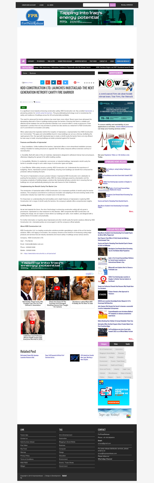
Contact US (103, 61)
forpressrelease (37, 476)
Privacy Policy (25, 456)
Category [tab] (103, 344)
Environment (103, 361)
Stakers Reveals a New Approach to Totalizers (118, 293)
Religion (110, 377)
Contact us (24, 438)
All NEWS (50, 5)
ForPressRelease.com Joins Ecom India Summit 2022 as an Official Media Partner (120, 330)
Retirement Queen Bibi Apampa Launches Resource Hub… (29, 356)
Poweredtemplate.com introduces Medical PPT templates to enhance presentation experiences (120, 313)
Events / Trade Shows (118, 361)
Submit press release (27, 442)
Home (25, 73)
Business (33, 73)
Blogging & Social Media (107, 353)
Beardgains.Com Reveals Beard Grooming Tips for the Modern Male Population (120, 250)
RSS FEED (24, 463)
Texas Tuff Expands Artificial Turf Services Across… (54, 356)
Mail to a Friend (28, 82)
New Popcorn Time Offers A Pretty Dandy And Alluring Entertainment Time (113, 239)
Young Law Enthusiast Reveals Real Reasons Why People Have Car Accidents (115, 287)
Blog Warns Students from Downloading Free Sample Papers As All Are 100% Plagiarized (115, 234)
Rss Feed (23, 449)
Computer (103, 357)
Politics (102, 377)
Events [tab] (128, 344)
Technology (127, 377)
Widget (22, 466)
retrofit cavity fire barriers (44, 113)
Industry (116, 369)
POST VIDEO (93, 61)
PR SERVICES (41, 61)
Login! (41, 5)
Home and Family (105, 369)
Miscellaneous (113, 373)
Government (103, 365)
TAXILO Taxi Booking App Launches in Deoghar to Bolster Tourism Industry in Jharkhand (119, 279)
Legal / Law (126, 369)
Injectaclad (88, 111)
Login (112, 61)
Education (120, 357)
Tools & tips (24, 435)
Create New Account (29, 5)
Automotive (119, 349)
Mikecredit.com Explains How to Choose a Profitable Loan (120, 268)
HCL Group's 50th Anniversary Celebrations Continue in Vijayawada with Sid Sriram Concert (43, 67)
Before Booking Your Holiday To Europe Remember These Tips (115, 321)
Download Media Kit (123, 61)
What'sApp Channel (105, 459)
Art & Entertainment (106, 349)
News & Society (126, 373)
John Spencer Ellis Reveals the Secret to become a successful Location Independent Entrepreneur (115, 307)
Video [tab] (116, 344)
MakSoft (64, 475)
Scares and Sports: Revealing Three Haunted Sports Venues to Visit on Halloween (115, 244)
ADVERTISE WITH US (81, 61)
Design (111, 357)
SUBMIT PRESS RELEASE (65, 61)
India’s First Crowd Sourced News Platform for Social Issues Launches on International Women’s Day (120, 260)
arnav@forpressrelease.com (107, 453)
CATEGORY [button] (31, 61)
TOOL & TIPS (51, 61)
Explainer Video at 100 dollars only (117, 155)
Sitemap (23, 452)
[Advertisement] (77, 43)
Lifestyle (102, 373)
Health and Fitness (116, 365)
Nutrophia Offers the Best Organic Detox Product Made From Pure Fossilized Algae (115, 325)
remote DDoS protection (124, 126)
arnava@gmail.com (104, 443)
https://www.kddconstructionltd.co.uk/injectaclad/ (40, 253)
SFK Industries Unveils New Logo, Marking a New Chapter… (87, 357)
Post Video (24, 445)
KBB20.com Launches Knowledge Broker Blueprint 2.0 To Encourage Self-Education (114, 302)
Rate (78, 82)
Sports (119, 377)
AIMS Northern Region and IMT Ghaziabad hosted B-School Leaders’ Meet (102, 67)
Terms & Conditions (26, 459)
